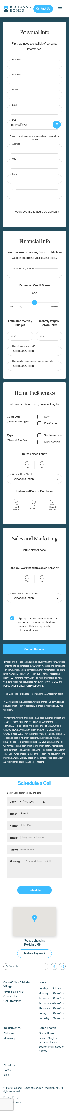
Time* (13, 813)
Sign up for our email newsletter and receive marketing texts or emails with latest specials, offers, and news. (37, 624)
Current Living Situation (23, 474)
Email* (14, 837)
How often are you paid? (23, 346)
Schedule (35, 890)
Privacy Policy (11, 1097)
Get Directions (12, 1001)
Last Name (17, 74)
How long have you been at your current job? (32, 361)
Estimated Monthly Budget (20, 323)
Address (16, 144)
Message (15, 861)
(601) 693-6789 (13, 991)
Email (14, 104)
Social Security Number (23, 268)
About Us (9, 1065)
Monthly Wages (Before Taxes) (49, 323)
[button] (34, 918)
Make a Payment (34, 953)
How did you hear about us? (25, 593)
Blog (6, 1074)
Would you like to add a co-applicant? (37, 211)
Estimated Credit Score (34, 285)
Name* (14, 825)
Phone (15, 89)
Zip (13, 189)
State (14, 174)
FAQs (7, 1070)
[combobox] (34, 179)
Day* (13, 801)
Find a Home (46, 1033)
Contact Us (43, 8)
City (14, 159)
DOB (14, 120)
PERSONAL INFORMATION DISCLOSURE (23, 686)
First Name (17, 59)
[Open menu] (60, 8)
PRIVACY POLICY (49, 682)
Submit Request (34, 649)
